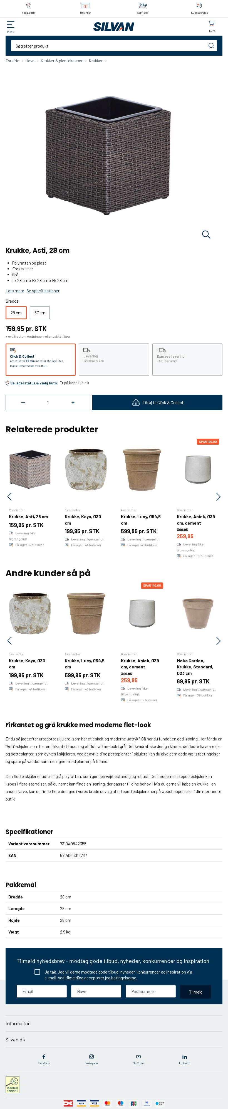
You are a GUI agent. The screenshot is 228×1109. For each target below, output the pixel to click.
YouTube (138, 1063)
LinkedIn (184, 1063)
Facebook (44, 1063)
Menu (10, 31)
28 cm (16, 312)
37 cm (39, 312)
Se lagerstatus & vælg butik (34, 383)
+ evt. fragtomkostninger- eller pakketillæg (38, 336)
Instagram (91, 1063)
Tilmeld (195, 991)
